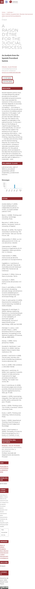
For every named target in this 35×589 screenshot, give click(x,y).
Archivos (10, 12)
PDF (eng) (8, 78)
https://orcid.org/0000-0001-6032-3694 (11, 72)
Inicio (3, 12)
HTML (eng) (8, 81)
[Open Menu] (2, 2)
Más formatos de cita (4, 532)
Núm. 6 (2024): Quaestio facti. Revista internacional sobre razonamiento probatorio (17, 15)
